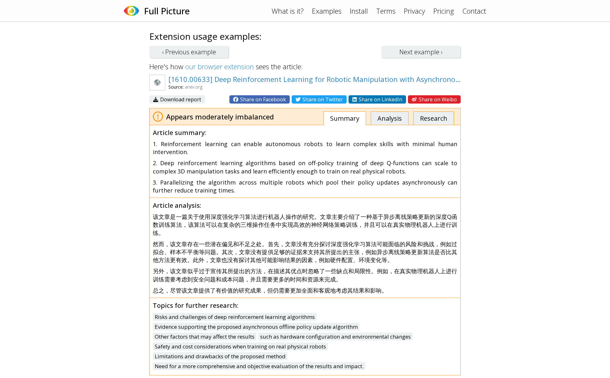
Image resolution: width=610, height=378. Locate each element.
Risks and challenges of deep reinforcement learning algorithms (235, 317)
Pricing (443, 11)
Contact (474, 11)
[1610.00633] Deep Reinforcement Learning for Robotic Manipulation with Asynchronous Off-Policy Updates (316, 79)
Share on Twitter (322, 99)
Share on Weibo (437, 99)
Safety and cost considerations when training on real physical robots (240, 346)
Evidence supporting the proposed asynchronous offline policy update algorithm (256, 326)
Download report (180, 99)
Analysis (389, 118)
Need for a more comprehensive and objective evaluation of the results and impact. (259, 366)
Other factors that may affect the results (204, 336)
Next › (421, 52)
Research (433, 118)
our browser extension (219, 66)
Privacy (414, 11)
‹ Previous (189, 52)
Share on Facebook (262, 99)
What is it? (288, 11)
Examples (327, 11)
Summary (344, 118)
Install (359, 11)
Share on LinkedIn (379, 99)
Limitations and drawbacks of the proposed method (220, 356)
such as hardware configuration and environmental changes (335, 336)
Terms (386, 11)
